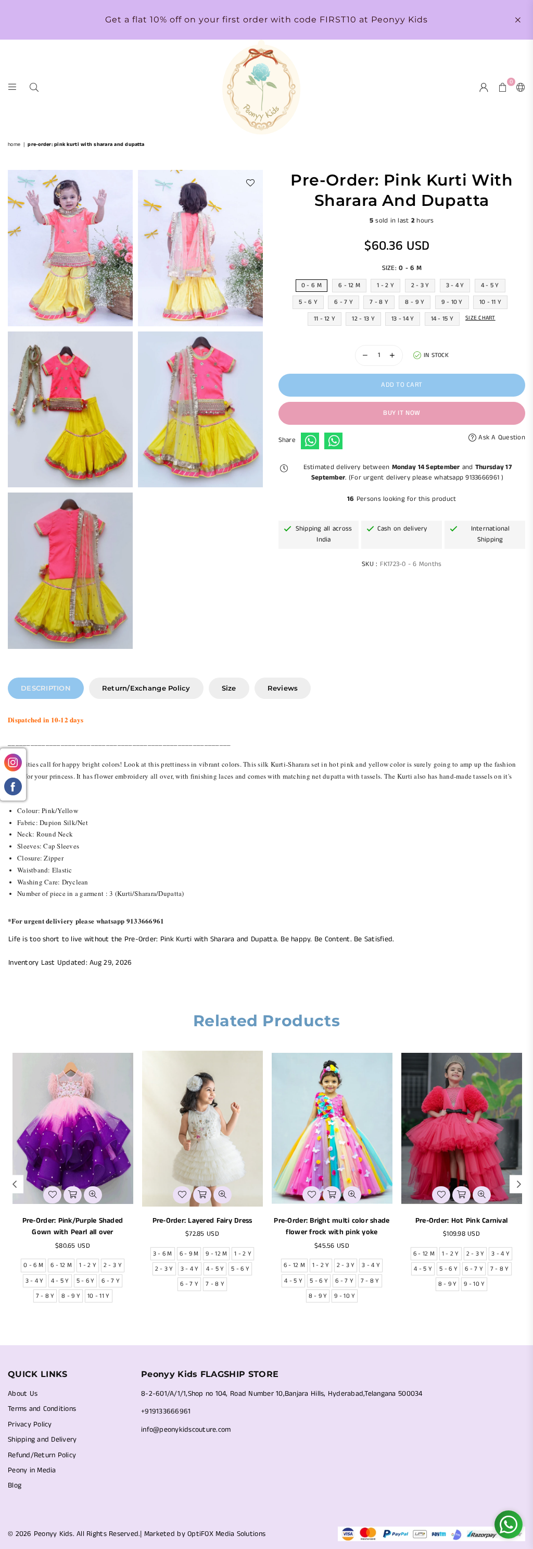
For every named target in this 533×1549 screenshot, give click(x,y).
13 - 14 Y (402, 318)
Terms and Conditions (42, 1409)
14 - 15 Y (442, 318)
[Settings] (518, 87)
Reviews (283, 688)
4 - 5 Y (490, 285)
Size (229, 688)
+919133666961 (166, 1411)
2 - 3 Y (420, 285)
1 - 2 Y (385, 285)
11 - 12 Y (324, 318)
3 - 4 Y (455, 285)
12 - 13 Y (363, 318)
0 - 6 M (311, 285)
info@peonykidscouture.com (186, 1429)
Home (14, 144)
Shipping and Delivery (42, 1439)
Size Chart (480, 318)
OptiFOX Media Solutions (226, 1534)
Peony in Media (32, 1470)
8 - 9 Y (414, 302)
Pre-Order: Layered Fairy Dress (202, 1220)
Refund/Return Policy (42, 1455)
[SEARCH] (34, 87)
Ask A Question (500, 437)
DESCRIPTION (46, 688)
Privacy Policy (30, 1424)
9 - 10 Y (452, 302)
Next (519, 1184)
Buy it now (401, 413)
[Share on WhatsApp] (310, 441)
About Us (22, 1393)
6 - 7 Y (343, 302)
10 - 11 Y (490, 302)
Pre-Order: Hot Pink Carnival (461, 1220)
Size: (402, 268)
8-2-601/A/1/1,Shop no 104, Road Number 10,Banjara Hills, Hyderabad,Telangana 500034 (282, 1393)
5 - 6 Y (308, 302)
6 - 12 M (349, 285)
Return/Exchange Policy (146, 688)
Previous (14, 1184)
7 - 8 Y (379, 302)
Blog (14, 1485)
